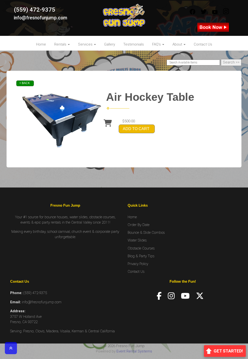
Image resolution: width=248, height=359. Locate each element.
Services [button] (85, 44)
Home (41, 44)
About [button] (177, 44)
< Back (24, 83)
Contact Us (203, 44)
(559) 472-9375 (34, 9)
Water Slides (137, 240)
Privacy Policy (138, 264)
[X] (200, 296)
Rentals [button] (60, 44)
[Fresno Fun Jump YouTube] (215, 11)
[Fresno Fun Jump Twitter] (204, 11)
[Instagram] (171, 296)
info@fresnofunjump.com (40, 18)
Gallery (109, 44)
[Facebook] (159, 296)
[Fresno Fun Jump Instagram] (226, 11)
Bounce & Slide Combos (146, 232)
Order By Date (138, 225)
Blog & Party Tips (141, 256)
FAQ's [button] (157, 44)
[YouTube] (185, 296)
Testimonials (133, 44)
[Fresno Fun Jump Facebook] (192, 11)
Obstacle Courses (141, 248)
